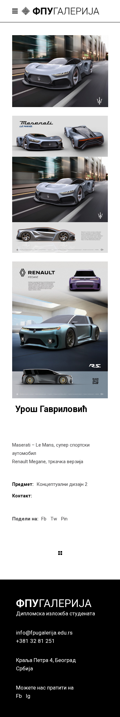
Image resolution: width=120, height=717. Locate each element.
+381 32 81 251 (35, 641)
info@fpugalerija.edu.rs (44, 632)
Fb (19, 696)
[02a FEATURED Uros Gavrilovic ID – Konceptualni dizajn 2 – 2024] (60, 71)
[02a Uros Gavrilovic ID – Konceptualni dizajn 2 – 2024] (60, 184)
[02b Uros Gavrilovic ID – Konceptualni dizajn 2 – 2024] (60, 330)
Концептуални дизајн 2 (61, 484)
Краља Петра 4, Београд (46, 660)
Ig (28, 696)
